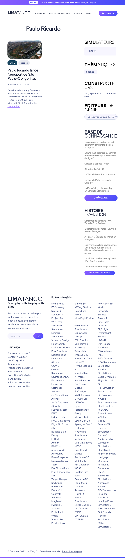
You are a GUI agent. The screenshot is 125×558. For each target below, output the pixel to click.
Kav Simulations (60, 468)
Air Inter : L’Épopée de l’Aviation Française (100, 238)
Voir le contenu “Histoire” (99, 273)
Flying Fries (57, 303)
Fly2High (103, 329)
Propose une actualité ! (20, 367)
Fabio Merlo (81, 482)
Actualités (40, 13)
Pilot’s (78, 314)
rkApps (102, 398)
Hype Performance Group (82, 410)
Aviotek (55, 391)
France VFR (104, 424)
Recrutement (14, 371)
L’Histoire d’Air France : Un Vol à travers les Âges (100, 230)
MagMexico (57, 501)
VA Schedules (82, 395)
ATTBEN (79, 519)
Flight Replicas (106, 406)
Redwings (56, 482)
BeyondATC (81, 479)
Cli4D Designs (83, 504)
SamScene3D (82, 457)
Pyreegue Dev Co (84, 424)
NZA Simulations (107, 362)
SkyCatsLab (81, 398)
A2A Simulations (107, 508)
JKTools (55, 406)
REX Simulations (107, 490)
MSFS (12, 63)
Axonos (55, 398)
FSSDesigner (82, 464)
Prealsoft (103, 318)
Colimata (56, 493)
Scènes (24, 63)
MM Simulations (83, 442)
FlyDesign (80, 391)
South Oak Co (82, 420)
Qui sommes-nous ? (18, 353)
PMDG (101, 471)
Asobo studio (105, 439)
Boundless (80, 310)
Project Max (58, 318)
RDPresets (57, 486)
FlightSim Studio (107, 453)
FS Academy (105, 351)
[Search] (38, 336)
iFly (53, 428)
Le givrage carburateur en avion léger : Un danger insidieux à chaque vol (100, 145)
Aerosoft (102, 435)
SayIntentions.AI (60, 376)
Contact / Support (17, 356)
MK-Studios (81, 515)
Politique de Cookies (18, 382)
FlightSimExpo (59, 424)
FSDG (78, 512)
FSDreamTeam (59, 409)
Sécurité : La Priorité (94, 169)
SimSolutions (105, 395)
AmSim (55, 442)
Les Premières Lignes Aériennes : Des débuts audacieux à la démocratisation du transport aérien (100, 249)
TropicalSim (81, 354)
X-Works (80, 376)
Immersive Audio (84, 358)
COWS (55, 365)
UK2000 (79, 402)
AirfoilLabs (57, 453)
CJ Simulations (59, 395)
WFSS (78, 468)
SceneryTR (57, 314)
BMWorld (56, 446)
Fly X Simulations (60, 420)
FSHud (55, 439)
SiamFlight (80, 303)
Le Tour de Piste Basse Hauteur (99, 174)
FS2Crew (103, 409)
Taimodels (80, 351)
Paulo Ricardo (82, 380)
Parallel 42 (103, 464)
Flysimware (57, 380)
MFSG (78, 446)
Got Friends (104, 512)
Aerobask (103, 497)
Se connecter (108, 13)
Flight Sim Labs (106, 380)
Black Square (105, 413)
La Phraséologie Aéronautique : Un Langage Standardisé (99, 189)
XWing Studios (83, 307)
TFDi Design (105, 358)
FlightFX (79, 493)
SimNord (56, 310)
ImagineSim (81, 373)
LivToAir (102, 340)
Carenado (103, 468)
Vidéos (88, 13)
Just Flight (104, 365)
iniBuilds (102, 493)
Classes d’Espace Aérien (96, 163)
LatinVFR (79, 362)
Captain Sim (81, 471)
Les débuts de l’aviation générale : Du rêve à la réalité (100, 260)
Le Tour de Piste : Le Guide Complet (97, 181)
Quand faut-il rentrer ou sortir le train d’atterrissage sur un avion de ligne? (100, 156)
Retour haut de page (72, 551)
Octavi (78, 387)
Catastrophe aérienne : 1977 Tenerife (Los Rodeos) (98, 222)
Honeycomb (58, 343)
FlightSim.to (104, 450)
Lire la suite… (13, 106)
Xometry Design (60, 340)
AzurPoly (103, 347)
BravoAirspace (59, 457)
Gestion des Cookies (18, 386)
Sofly (77, 475)
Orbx (101, 384)
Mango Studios (83, 417)
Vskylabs (56, 497)
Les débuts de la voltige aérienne (100, 266)
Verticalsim (81, 439)
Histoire (78, 13)
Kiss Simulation (59, 351)
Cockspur (103, 461)
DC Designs (81, 508)
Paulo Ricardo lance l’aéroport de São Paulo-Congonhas (22, 74)
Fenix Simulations (107, 402)
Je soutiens (13, 364)
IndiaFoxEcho (58, 417)
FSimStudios (81, 340)
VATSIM (102, 417)
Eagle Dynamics (107, 376)
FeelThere (80, 384)
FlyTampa (80, 428)
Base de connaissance (59, 13)
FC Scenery (57, 307)
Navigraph (103, 457)
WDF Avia (56, 321)
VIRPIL (101, 420)
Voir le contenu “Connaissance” (101, 198)
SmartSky (80, 347)
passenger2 (58, 450)
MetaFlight (81, 461)
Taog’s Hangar (59, 479)
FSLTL (54, 413)
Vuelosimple (81, 343)
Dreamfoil (56, 490)
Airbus (55, 362)
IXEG (101, 354)
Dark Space (104, 343)
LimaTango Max (15, 360)
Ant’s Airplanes (59, 402)
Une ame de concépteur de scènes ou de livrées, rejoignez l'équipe (68, 2)
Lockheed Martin (60, 347)
